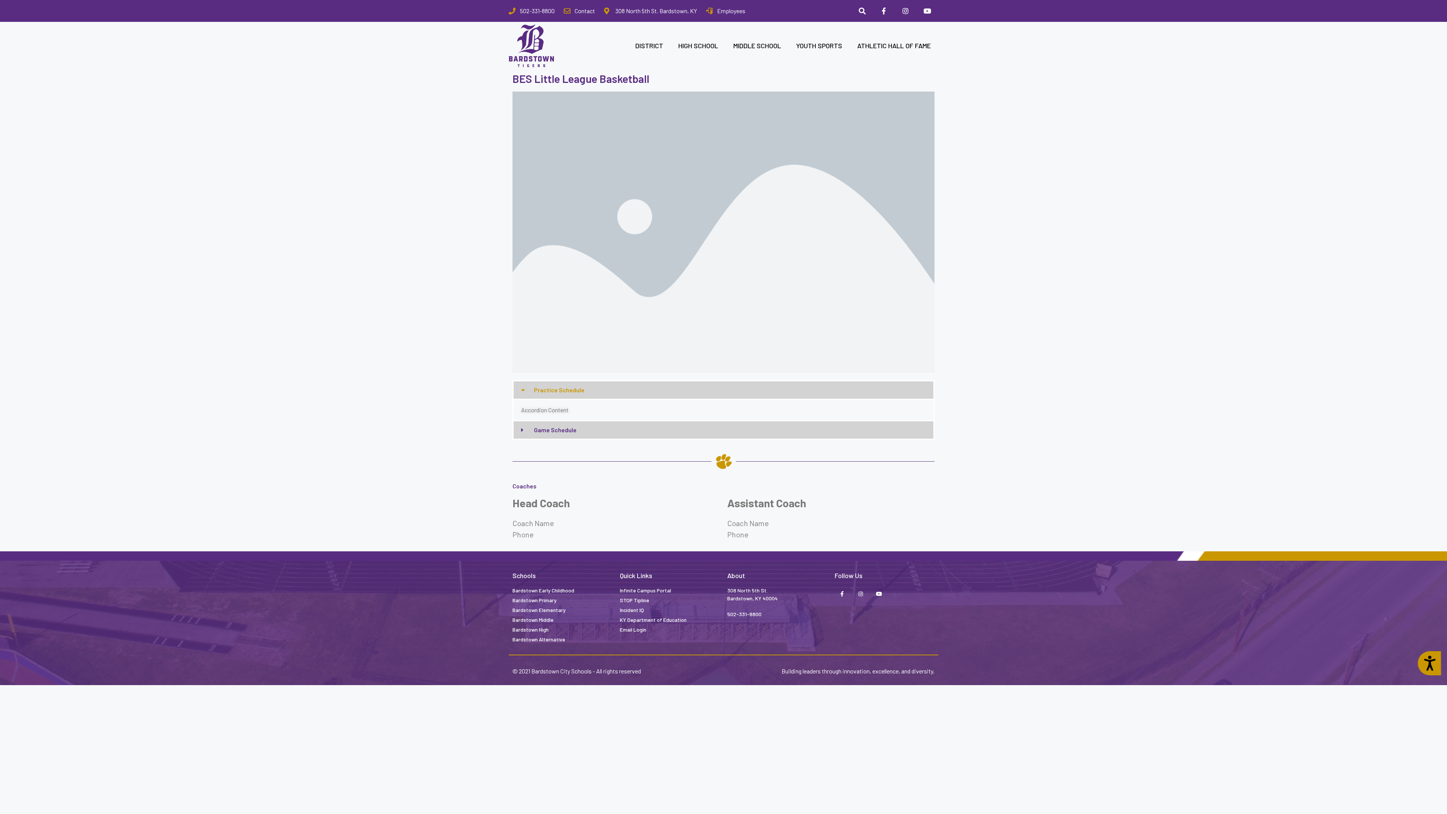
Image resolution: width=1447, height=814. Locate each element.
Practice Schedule (559, 389)
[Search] (862, 11)
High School (698, 45)
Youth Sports (819, 45)
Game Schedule (555, 429)
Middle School (757, 45)
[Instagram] (905, 11)
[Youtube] (927, 11)
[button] (723, 390)
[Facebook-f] (884, 11)
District (649, 45)
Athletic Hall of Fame (894, 45)
